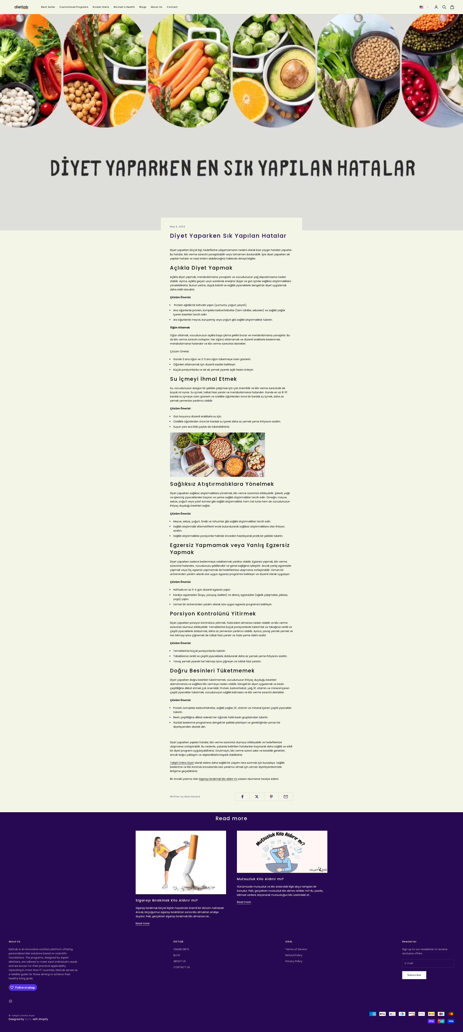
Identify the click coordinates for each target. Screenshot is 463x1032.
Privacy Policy (293, 961)
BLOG (176, 955)
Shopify (43, 1019)
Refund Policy (293, 955)
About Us (157, 7)
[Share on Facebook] (242, 797)
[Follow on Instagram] (10, 1001)
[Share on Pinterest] (271, 797)
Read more (143, 923)
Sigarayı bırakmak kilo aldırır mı (218, 779)
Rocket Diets (101, 7)
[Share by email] (286, 797)
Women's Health (124, 7)
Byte (28, 1019)
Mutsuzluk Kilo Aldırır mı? (260, 879)
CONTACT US (181, 967)
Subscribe (414, 975)
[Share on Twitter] (257, 797)
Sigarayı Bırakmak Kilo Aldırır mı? (167, 900)
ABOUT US (179, 961)
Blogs (142, 7)
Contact (172, 7)
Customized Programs (74, 7)
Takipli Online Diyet (182, 763)
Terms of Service (296, 949)
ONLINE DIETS (181, 949)
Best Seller (48, 7)
